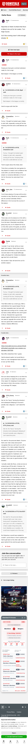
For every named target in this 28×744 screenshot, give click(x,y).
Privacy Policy (11, 712)
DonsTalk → (23, 690)
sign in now (18, 557)
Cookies (19, 712)
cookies (13, 722)
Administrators (15, 20)
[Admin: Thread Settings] (22, 618)
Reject (14, 733)
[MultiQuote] (2, 78)
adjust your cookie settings (9, 726)
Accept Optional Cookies (15, 736)
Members (13, 371)
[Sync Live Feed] (25, 618)
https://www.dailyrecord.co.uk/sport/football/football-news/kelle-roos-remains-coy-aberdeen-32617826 (13, 348)
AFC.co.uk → (17, 690)
